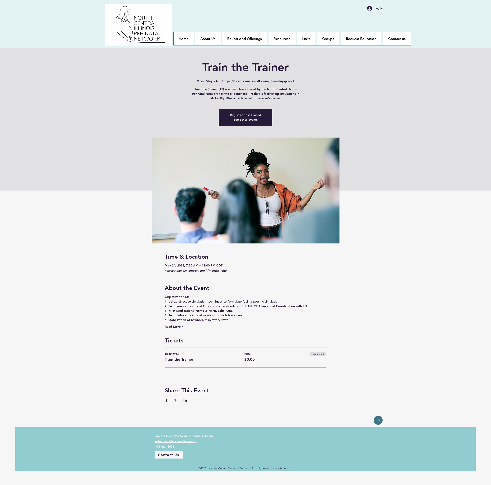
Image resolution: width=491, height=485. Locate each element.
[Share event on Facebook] (166, 400)
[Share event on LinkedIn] (185, 400)
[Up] (378, 420)
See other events (246, 119)
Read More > (174, 326)
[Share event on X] (176, 400)
